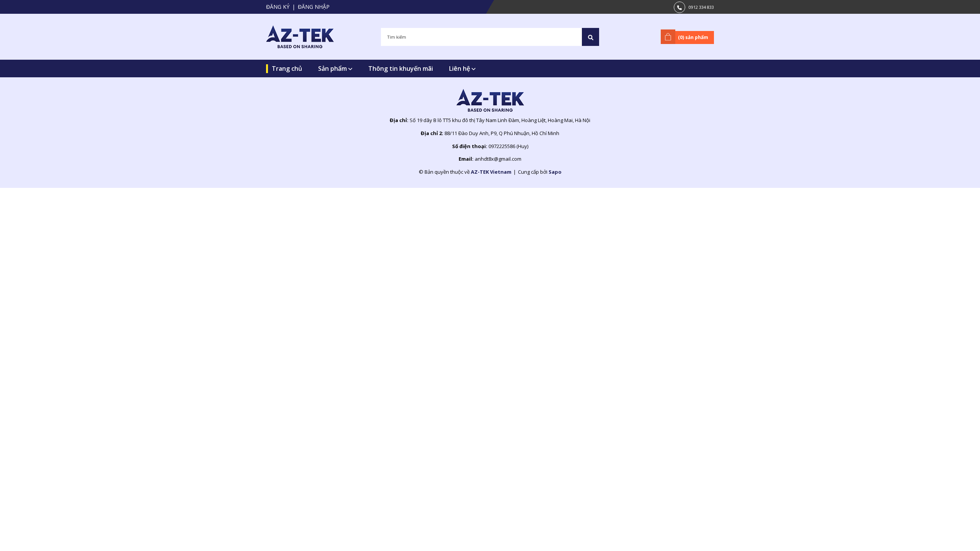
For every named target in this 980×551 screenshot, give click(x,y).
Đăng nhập (314, 6)
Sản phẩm (333, 68)
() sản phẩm (693, 37)
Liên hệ (460, 68)
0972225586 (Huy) (508, 146)
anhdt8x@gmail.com (498, 158)
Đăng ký (277, 6)
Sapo (555, 171)
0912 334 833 (701, 7)
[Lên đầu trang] (955, 533)
